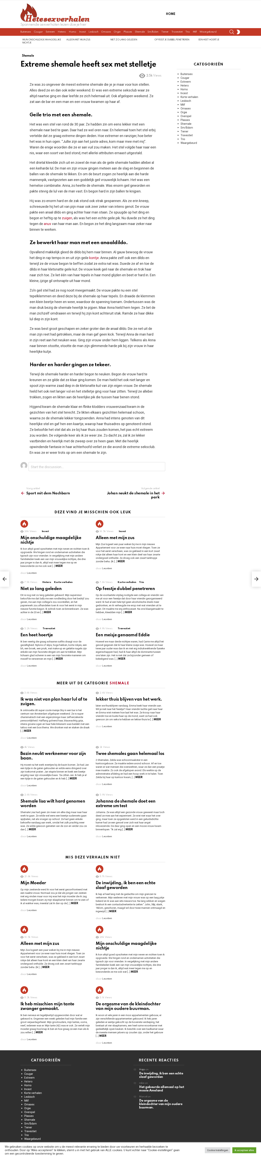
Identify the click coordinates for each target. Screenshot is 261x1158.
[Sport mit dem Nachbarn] (4, 579)
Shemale (140, 32)
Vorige (22, 42)
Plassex (127, 32)
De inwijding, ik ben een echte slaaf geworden (161, 1075)
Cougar (38, 32)
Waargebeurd (207, 32)
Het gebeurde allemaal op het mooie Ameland (161, 1088)
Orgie (117, 32)
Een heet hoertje (209, 40)
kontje (94, 258)
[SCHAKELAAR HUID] (238, 32)
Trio (187, 32)
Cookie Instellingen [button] (217, 1150)
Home (170, 14)
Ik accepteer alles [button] (244, 1150)
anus (47, 224)
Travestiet (176, 32)
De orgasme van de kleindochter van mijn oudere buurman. (160, 1104)
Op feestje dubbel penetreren (171, 40)
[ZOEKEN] (231, 32)
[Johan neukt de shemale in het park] (256, 579)
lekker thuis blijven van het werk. (129, 699)
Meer (58, 566)
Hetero (62, 32)
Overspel (186, 116)
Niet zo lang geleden (123, 40)
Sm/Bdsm (153, 32)
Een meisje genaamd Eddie (123, 635)
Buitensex (25, 32)
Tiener (165, 32)
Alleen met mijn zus (78, 40)
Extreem (50, 32)
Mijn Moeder (33, 883)
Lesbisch (93, 32)
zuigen (67, 218)
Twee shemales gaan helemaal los (130, 754)
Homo (72, 32)
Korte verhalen (63, 582)
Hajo (142, 1069)
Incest (82, 32)
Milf (195, 32)
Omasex (106, 32)
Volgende (239, 42)
